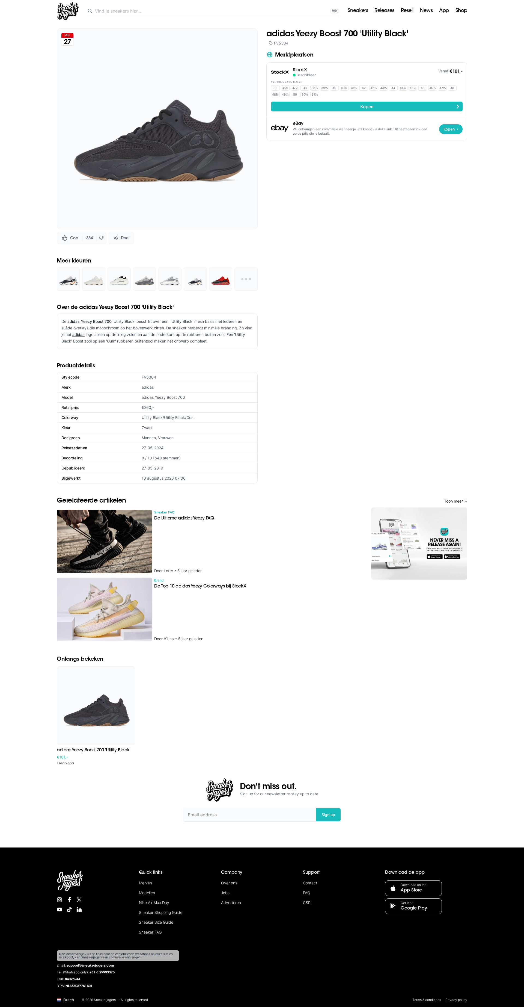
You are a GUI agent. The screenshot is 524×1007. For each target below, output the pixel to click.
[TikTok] (69, 909)
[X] (79, 899)
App (444, 10)
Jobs (225, 892)
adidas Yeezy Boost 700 (89, 321)
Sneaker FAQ (150, 932)
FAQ (306, 892)
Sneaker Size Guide (156, 922)
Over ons (229, 883)
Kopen (410, 106)
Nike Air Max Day (154, 902)
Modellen (147, 892)
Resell (407, 10)
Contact (310, 883)
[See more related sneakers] (246, 279)
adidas (78, 334)
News (426, 10)
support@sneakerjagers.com (90, 965)
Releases (384, 10)
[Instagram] (59, 899)
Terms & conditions (426, 1000)
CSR (307, 902)
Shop (461, 10)
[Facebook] (69, 899)
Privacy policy (456, 1000)
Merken (145, 883)
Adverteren (231, 902)
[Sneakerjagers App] (419, 543)
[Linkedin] (79, 909)
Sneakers (358, 10)
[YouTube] (59, 909)
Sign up (328, 814)
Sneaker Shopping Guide (160, 912)
